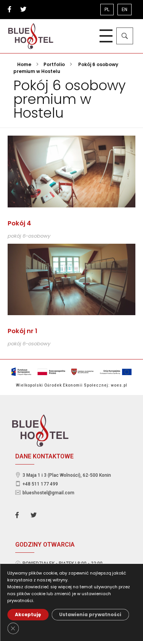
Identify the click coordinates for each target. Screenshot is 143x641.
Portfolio (54, 64)
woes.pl (119, 385)
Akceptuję (28, 614)
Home (24, 64)
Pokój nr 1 (22, 331)
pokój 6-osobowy (29, 236)
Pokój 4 (19, 223)
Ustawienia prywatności (90, 614)
